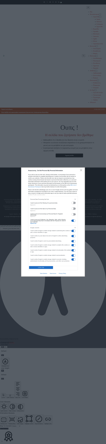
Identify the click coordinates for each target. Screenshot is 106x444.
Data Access (53, 273)
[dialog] (53, 222)
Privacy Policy (62, 273)
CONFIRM (41, 267)
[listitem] (53, 199)
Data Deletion (43, 273)
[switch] (73, 203)
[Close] (81, 170)
